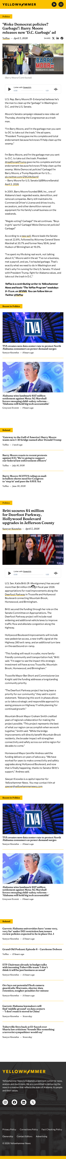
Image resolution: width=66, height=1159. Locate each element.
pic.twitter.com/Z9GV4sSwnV (22, 176)
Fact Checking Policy (52, 1129)
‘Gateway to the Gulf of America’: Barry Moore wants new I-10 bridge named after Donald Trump (31, 438)
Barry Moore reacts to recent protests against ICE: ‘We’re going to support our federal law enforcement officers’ (24, 458)
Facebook (62, 38)
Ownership (7, 1136)
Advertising (41, 1136)
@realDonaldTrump (15, 161)
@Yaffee (18, 294)
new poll (26, 235)
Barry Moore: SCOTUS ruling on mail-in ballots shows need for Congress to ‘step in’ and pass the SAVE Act (24, 478)
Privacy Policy (9, 1129)
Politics (6, 16)
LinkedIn (57, 38)
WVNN (23, 291)
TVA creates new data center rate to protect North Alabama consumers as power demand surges (31, 347)
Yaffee (6, 38)
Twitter (53, 38)
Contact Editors (24, 1136)
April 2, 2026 (12, 184)
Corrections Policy (29, 1129)
